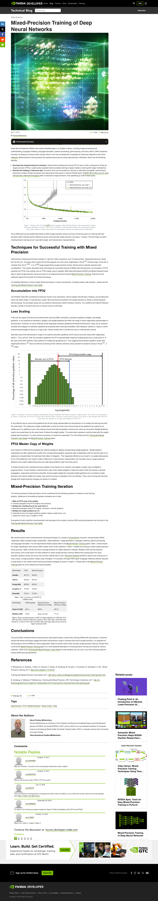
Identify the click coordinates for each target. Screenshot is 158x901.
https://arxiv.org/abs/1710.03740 (42, 670)
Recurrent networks (72, 555)
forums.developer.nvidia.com (61, 829)
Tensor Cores (47, 706)
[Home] (18, 3)
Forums (58, 3)
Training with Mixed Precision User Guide (27, 285)
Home (45, 3)
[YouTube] (147, 873)
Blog (51, 3)
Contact (78, 893)
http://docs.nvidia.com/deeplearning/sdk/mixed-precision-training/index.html (76, 675)
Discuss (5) (104, 132)
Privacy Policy (14, 893)
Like (95, 132)
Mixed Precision (34, 706)
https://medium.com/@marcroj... (29, 796)
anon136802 (29, 817)
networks (14, 157)
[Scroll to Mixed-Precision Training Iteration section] (74, 487)
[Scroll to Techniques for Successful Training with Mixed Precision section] (29, 253)
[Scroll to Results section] (26, 531)
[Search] (134, 3)
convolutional (74, 537)
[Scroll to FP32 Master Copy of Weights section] (54, 444)
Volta (55, 706)
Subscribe (141, 10)
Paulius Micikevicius (20, 135)
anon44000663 (30, 760)
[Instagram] (135, 873)
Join (140, 3)
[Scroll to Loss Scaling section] (31, 312)
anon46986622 (30, 804)
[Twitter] (143, 873)
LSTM (48, 225)
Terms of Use (42, 893)
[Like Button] (91, 132)
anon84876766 (30, 774)
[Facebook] (131, 873)
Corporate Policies (67, 893)
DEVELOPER (34, 3)
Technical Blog (21, 10)
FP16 (25, 706)
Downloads (72, 3)
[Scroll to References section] (33, 661)
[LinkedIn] (139, 873)
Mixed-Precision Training (81, 274)
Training (82, 3)
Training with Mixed (35, 649)
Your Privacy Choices (28, 893)
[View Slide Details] (79, 850)
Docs (64, 3)
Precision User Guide (52, 649)
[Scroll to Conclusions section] (35, 631)
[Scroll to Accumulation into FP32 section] (46, 291)
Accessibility (54, 893)
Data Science (16, 17)
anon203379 (29, 788)
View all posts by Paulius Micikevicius (45, 735)
